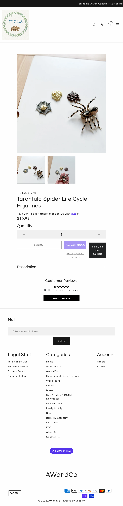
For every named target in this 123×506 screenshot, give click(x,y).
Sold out (39, 244)
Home (49, 361)
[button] (21, 102)
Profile (101, 366)
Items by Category (57, 417)
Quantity (24, 226)
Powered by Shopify (73, 500)
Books (49, 390)
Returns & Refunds (19, 366)
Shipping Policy (17, 375)
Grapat (50, 385)
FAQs (49, 427)
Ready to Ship (54, 408)
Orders (101, 361)
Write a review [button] (61, 298)
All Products (53, 366)
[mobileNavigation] (117, 25)
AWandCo (52, 371)
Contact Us (53, 436)
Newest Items (54, 403)
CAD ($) (13, 493)
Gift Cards (52, 422)
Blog (48, 412)
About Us (51, 432)
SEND (61, 340)
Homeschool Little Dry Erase (63, 375)
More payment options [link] (75, 255)
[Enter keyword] (94, 24)
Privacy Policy (16, 371)
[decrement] (24, 234)
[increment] (99, 234)
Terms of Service (17, 361)
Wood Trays (53, 380)
